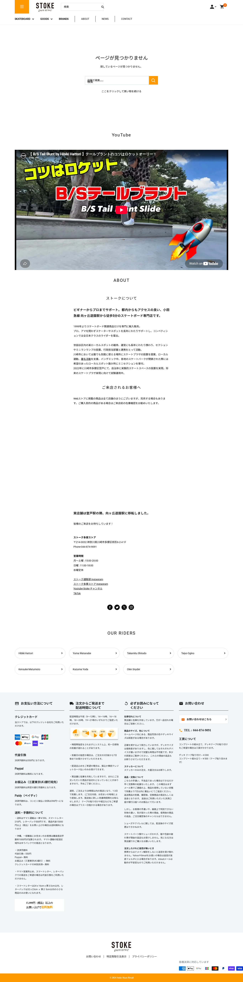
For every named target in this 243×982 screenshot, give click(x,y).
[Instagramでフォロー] (124, 609)
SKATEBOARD (22, 18)
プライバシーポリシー (144, 956)
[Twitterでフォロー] (117, 607)
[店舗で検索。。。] (153, 80)
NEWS (105, 18)
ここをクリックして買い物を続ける (121, 91)
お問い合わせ (93, 956)
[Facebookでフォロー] (110, 607)
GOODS (44, 18)
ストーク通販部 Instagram (88, 579)
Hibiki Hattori (26, 653)
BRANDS (63, 18)
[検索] (102, 7)
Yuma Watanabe (82, 653)
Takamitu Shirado (136, 653)
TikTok (77, 593)
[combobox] (79, 7)
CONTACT (126, 18)
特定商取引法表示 (116, 956)
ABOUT (85, 18)
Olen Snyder (133, 669)
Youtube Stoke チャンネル (87, 588)
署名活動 (86, 359)
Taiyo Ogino (187, 653)
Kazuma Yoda (80, 669)
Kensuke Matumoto (29, 669)
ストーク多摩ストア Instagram (90, 584)
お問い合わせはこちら (196, 719)
